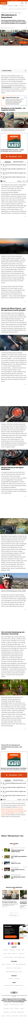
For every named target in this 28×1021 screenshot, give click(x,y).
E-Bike (22, 949)
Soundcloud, (19, 809)
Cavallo (11, 1008)
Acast (2, 811)
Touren (16, 5)
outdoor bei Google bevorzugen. (12, 103)
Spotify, (3, 809)
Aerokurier (6, 1004)
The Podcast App (9, 811)
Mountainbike (12, 949)
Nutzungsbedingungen (21, 964)
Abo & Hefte (16, 978)
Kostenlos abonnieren (10, 936)
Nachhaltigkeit (4, 5)
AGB (13, 964)
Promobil (8, 1015)
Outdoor (3, 1015)
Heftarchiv (11, 978)
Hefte (12, 0)
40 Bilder (24, 42)
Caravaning (6, 1008)
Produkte (16, 0)
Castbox (3, 814)
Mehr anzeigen (13, 915)
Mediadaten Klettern (19, 985)
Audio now (13, 809)
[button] (14, 38)
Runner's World (15, 1015)
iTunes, (21, 807)
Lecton (18, 812)
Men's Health (13, 1012)
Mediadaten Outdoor (8, 985)
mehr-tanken (6, 1012)
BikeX (22, 1004)
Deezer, (8, 809)
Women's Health (23, 1015)
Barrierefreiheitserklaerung (11, 971)
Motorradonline (20, 1012)
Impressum (8, 964)
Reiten (9, 953)
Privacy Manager (17, 968)
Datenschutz (9, 968)
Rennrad (18, 949)
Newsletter (5, 949)
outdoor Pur (21, 953)
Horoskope (22, 5)
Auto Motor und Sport (14, 1004)
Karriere (20, 971)
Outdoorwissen (10, 5)
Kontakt (3, 964)
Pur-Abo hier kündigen (8, 957)
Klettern (5, 953)
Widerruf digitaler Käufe (19, 957)
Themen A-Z (15, 953)
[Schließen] (25, 97)
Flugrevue (17, 1008)
